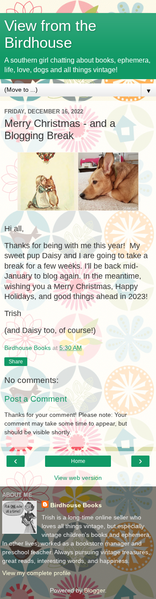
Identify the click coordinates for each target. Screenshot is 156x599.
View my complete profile (36, 572)
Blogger (94, 590)
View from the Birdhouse (50, 34)
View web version (78, 477)
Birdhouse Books (76, 505)
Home (78, 461)
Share (16, 362)
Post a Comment (35, 398)
